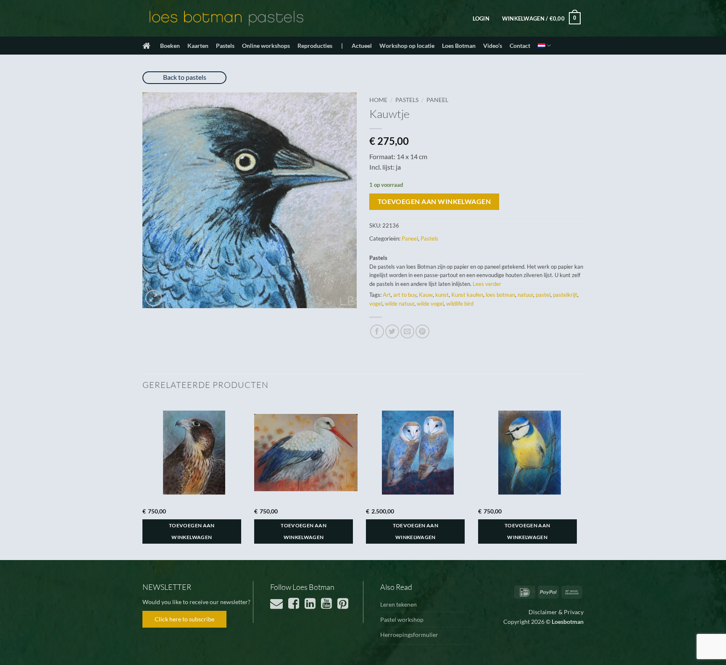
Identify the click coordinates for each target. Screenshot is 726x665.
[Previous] (143, 479)
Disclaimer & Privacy (556, 611)
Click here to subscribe (184, 619)
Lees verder (487, 283)
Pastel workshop (402, 619)
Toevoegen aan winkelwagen (434, 201)
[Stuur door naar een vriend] (407, 331)
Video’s (492, 45)
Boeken (170, 45)
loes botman (500, 294)
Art (387, 294)
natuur (525, 294)
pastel (543, 294)
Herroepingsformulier (409, 634)
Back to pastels (184, 77)
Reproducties (314, 45)
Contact (520, 45)
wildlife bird (459, 303)
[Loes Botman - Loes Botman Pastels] (226, 18)
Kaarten (197, 45)
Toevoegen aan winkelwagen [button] (192, 531)
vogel (375, 303)
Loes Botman (459, 45)
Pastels (225, 45)
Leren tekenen (398, 604)
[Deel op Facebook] (377, 331)
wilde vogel (430, 303)
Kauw (426, 294)
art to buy (404, 294)
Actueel (362, 45)
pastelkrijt (565, 294)
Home (378, 100)
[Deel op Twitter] (392, 331)
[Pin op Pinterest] (422, 331)
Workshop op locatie (406, 45)
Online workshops (266, 45)
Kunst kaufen (467, 294)
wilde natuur (399, 303)
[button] (481, 18)
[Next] (581, 479)
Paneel (437, 100)
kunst (442, 294)
